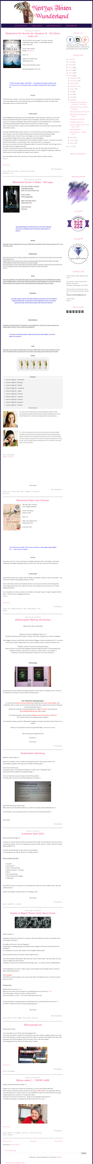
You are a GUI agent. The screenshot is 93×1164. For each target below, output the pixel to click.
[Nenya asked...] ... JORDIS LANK (32, 1080)
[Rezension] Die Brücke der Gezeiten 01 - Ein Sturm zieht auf (33, 35)
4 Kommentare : (58, 902)
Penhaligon (30, 50)
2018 (70, 65)
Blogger (59, 1157)
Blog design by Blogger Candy (15, 1163)
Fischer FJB (10, 457)
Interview (25, 1132)
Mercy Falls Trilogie (30, 608)
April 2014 (11, 904)
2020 (70, 59)
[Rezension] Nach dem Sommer (33, 500)
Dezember (73, 78)
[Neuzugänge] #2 (33, 1024)
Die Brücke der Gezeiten (27, 171)
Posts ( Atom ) (15, 1144)
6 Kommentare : (58, 746)
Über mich (37, 26)
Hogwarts (35, 1018)
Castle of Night (17, 1018)
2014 (9, 1018)
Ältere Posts (59, 1141)
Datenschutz (54, 26)
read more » (6, 165)
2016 (70, 70)
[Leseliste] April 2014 (33, 833)
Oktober (73, 83)
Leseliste (19, 904)
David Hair (15, 171)
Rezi (12, 173)
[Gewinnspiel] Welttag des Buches (33, 619)
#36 (9, 608)
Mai (71, 97)
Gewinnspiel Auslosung (33, 753)
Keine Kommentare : (57, 169)
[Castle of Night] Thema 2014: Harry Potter (33, 913)
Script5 (5, 610)
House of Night (25, 491)
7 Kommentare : (58, 1130)
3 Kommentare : (58, 824)
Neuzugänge (11, 1071)
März (72, 137)
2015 (70, 73)
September (74, 86)
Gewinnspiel (18, 1132)
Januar (72, 143)
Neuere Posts (7, 1141)
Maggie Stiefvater (17, 608)
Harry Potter (27, 1018)
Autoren (10, 1132)
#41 (9, 491)
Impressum (71, 26)
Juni (71, 94)
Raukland (10, 1134)
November (73, 81)
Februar (72, 140)
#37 (9, 171)
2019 (70, 62)
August (72, 89)
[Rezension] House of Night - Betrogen (33, 182)
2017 (70, 67)
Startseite (21, 26)
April (71, 100)
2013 (70, 146)
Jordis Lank (33, 1132)
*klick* (20, 989)
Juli (71, 92)
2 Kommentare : (58, 606)
